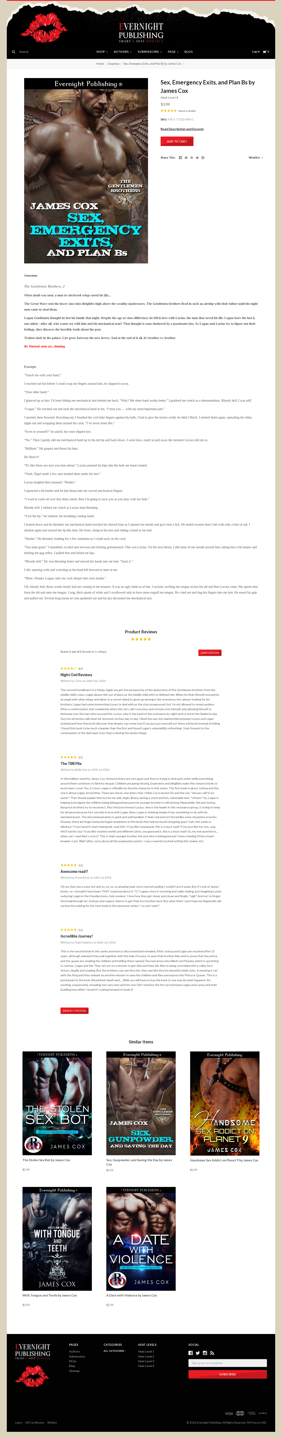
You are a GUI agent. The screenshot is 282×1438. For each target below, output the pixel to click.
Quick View (57, 1148)
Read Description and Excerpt (182, 129)
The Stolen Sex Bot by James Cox (46, 1160)
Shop (100, 51)
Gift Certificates (34, 1422)
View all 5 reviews (74, 1010)
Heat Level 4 (169, 97)
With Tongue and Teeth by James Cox (50, 1295)
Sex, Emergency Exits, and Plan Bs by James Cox (152, 63)
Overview (30, 275)
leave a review (187, 110)
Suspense (113, 63)
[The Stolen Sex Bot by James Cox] (57, 1103)
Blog (189, 51)
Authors (121, 51)
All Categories (114, 1350)
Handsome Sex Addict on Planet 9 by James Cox (224, 1160)
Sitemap (74, 1371)
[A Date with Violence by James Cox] (141, 1239)
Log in (256, 51)
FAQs (172, 51)
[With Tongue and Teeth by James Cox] (57, 1239)
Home (100, 63)
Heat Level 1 (146, 1351)
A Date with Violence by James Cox (131, 1295)
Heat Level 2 (146, 1356)
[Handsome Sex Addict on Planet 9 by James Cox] (224, 1103)
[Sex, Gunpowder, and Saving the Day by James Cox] (141, 1103)
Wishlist (255, 157)
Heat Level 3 (146, 1361)
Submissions (148, 51)
